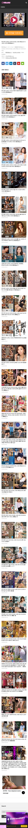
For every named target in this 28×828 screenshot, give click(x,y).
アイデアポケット (10, 56)
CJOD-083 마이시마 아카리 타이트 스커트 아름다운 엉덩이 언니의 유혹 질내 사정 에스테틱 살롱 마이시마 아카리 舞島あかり (14, 389)
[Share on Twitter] (7, 63)
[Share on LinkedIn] (10, 63)
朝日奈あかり (9, 52)
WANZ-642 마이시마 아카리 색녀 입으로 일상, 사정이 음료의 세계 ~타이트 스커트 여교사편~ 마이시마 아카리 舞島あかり (14, 415)
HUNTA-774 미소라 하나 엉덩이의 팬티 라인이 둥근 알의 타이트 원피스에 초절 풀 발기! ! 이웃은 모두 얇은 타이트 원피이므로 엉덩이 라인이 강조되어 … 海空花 (14, 665)
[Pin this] (18, 63)
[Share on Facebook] (3, 63)
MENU (3, 7)
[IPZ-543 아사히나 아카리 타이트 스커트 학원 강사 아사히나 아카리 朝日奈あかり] (14, 81)
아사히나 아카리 (16, 52)
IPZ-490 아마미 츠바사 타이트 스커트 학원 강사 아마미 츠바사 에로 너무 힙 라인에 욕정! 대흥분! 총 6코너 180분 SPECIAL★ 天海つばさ (14, 441)
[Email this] (22, 63)
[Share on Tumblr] (14, 63)
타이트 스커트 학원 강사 (11, 57)
